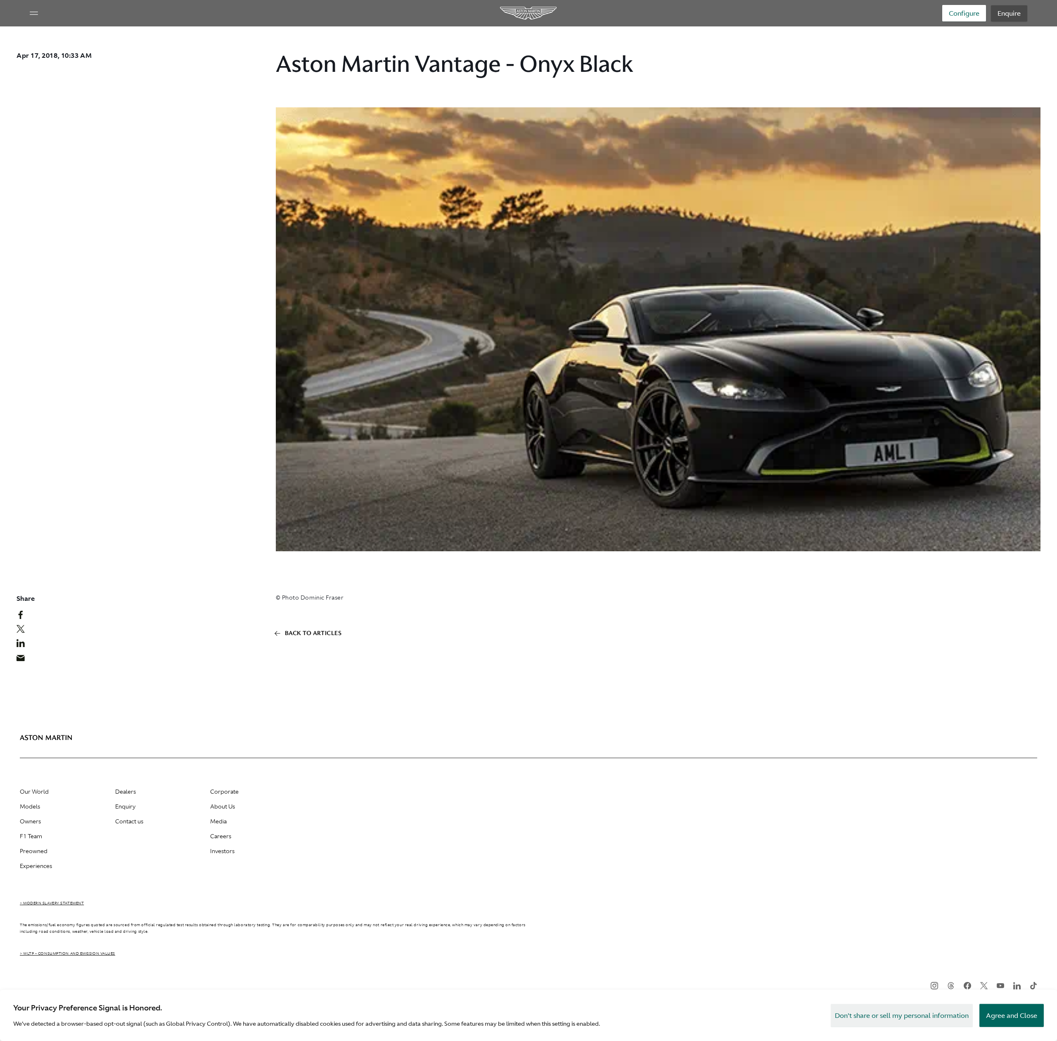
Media (218, 821)
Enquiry (125, 806)
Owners (30, 821)
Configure (964, 13)
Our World (34, 791)
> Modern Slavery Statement (52, 903)
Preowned (33, 851)
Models (30, 806)
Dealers (125, 791)
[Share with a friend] (25, 660)
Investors (222, 851)
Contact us (129, 821)
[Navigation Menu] (34, 13)
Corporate (224, 791)
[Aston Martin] (528, 13)
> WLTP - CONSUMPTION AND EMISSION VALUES (67, 953)
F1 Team (31, 836)
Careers (220, 836)
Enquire (1009, 13)
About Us (222, 806)
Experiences (36, 866)
